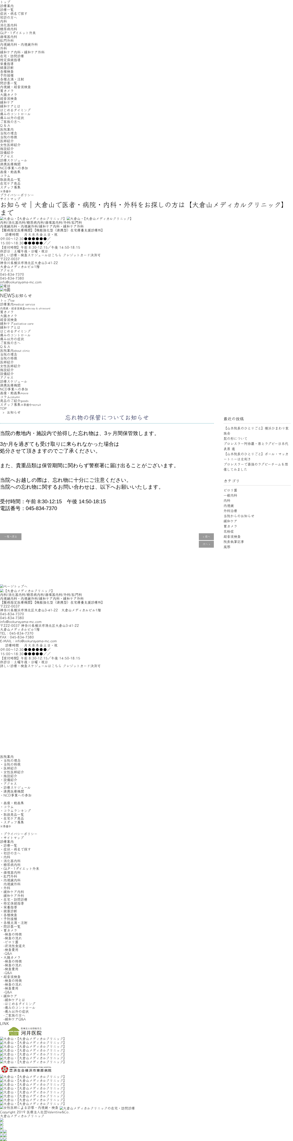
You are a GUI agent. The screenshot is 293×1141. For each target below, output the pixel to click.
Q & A (5, 125)
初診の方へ (8, 17)
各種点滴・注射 (12, 79)
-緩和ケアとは (12, 1000)
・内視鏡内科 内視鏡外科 (10, 882)
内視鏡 (229, 506)
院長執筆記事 (234, 542)
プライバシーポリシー (17, 195)
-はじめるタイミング (17, 1004)
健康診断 (7, 68)
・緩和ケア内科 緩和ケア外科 (12, 894)
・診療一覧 (8, 845)
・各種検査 (8, 915)
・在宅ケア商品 (12, 818)
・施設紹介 (8, 776)
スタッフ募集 (10, 189)
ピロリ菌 (230, 490)
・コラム (7, 807)
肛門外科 (7, 40)
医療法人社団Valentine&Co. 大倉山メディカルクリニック (35, 1114)
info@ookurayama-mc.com (21, 282)
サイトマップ (10, 199)
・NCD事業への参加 (16, 795)
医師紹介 (7, 141)
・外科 (5, 888)
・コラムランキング (15, 811)
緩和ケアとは (10, 106)
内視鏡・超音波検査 (15, 87)
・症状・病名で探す (15, 849)
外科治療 (230, 511)
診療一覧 (7, 10)
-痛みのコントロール (17, 1008)
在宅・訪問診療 (12, 56)
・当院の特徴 (10, 764)
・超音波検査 (10, 977)
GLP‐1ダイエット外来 (18, 33)
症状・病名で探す (13, 13)
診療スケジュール (13, 160)
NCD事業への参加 (14, 168)
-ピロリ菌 (9, 942)
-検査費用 (9, 950)
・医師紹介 (8, 768)
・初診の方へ (10, 853)
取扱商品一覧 (10, 179)
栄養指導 (7, 64)
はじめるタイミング (15, 110)
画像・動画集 (10, 172)
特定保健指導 (10, 60)
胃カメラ (7, 91)
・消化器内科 (10, 861)
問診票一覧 (8, 83)
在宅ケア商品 (10, 183)
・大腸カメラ (10, 957)
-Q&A (6, 953)
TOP (3, 408)
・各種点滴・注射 (13, 923)
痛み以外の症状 (12, 118)
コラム (5, 176)
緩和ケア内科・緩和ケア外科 (22, 52)
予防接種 (7, 75)
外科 (3, 48)
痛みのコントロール (15, 114)
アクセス (7, 156)
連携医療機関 (10, 164)
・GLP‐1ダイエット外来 (19, 868)
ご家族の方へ (10, 122)
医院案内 (7, 129)
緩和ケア (7, 102)
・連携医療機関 (12, 791)
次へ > (206, 544)
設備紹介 (7, 152)
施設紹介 (7, 149)
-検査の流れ (11, 938)
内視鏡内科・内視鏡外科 (19, 44)
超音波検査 (8, 98)
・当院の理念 (10, 760)
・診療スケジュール (15, 787)
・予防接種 (8, 919)
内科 (3, 21)
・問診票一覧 (10, 926)
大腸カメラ (8, 95)
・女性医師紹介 (12, 772)
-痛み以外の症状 (14, 1011)
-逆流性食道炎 (12, 946)
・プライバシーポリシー (19, 834)
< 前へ (206, 536)
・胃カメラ (8, 930)
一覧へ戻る (10, 536)
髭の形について (236, 438)
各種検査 (7, 71)
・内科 (5, 857)
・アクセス (8, 784)
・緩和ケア (8, 996)
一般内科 (230, 495)
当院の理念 (8, 133)
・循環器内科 (10, 872)
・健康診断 (8, 911)
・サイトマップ (12, 838)
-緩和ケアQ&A (13, 1019)
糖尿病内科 (8, 29)
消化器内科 (8, 25)
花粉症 (229, 531)
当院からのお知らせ (239, 516)
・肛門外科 (8, 876)
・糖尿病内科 (10, 865)
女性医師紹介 (10, 145)
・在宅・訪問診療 (13, 899)
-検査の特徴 (11, 934)
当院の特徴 (8, 137)
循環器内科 (8, 37)
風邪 (227, 547)
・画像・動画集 (12, 803)
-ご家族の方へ (12, 1015)
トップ (5, 2)
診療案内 (7, 6)
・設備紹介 (8, 780)
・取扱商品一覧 (12, 814)
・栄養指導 (8, 907)
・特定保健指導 (12, 903)
